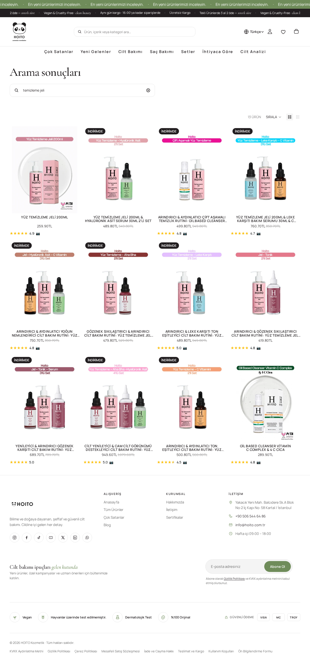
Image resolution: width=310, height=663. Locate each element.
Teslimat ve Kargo (191, 651)
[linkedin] (75, 537)
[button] (273, 117)
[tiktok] (39, 537)
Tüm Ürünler (113, 509)
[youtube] (51, 537)
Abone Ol (277, 566)
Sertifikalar (174, 517)
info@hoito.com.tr (250, 525)
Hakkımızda (175, 502)
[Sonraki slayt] (72, 169)
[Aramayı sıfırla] (148, 90)
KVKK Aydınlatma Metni (26, 651)
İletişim (171, 509)
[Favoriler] (283, 32)
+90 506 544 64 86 (250, 516)
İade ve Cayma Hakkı (159, 651)
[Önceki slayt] (17, 169)
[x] (63, 537)
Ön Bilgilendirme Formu (255, 651)
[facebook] (26, 537)
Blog (107, 525)
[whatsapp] (87, 537)
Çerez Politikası (86, 651)
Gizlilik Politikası (234, 579)
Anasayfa (111, 502)
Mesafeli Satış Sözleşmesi (120, 651)
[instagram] (14, 537)
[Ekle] (72, 205)
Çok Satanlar (114, 517)
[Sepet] (296, 32)
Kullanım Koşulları (221, 651)
